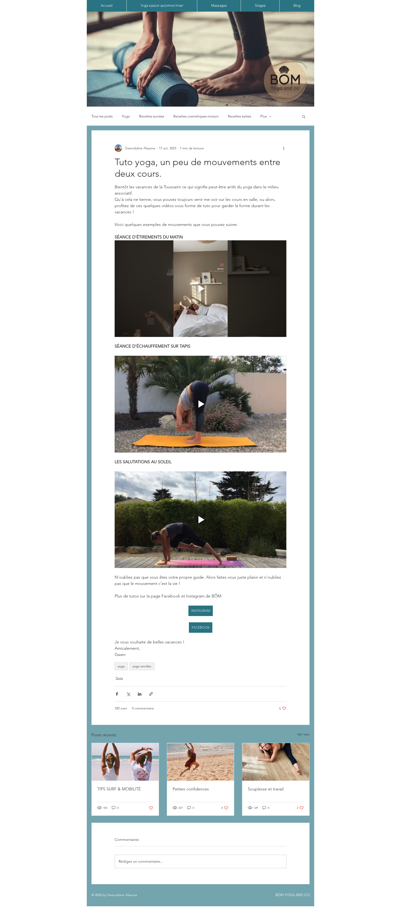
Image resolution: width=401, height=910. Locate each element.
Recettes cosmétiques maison (196, 116)
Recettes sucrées (151, 116)
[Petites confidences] (200, 762)
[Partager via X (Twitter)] (128, 694)
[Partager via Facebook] (117, 694)
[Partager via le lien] (151, 694)
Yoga (126, 116)
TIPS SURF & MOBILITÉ (119, 789)
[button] (303, 116)
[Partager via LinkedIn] (139, 694)
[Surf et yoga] (125, 762)
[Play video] (200, 288)
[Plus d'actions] (283, 148)
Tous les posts (102, 116)
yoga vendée (142, 666)
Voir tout (303, 734)
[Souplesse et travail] (275, 762)
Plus (263, 116)
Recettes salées (239, 116)
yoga (121, 666)
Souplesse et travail (266, 789)
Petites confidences (191, 789)
